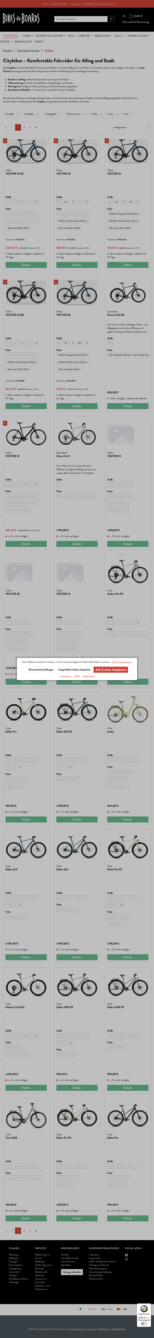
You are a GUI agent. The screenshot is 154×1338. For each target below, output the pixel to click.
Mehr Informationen (121, 662)
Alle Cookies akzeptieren (110, 669)
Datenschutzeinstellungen (41, 669)
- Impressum (65, 676)
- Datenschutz (88, 676)
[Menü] (149, 1305)
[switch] (144, 1323)
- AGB (76, 676)
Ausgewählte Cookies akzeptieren (74, 669)
